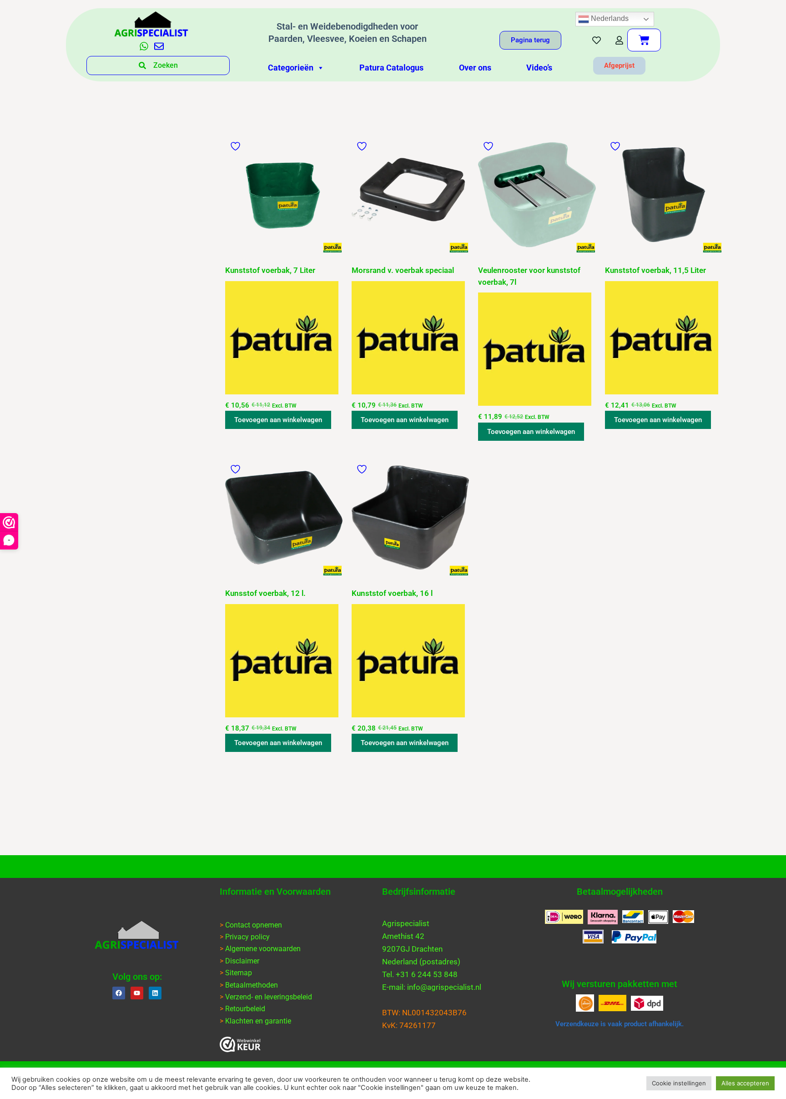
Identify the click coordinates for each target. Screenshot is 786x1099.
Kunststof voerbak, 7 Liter (270, 270)
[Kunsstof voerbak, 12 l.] (284, 517)
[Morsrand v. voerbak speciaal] (410, 194)
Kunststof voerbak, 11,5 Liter (655, 270)
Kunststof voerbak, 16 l (392, 593)
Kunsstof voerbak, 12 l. (265, 593)
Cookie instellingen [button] (679, 1083)
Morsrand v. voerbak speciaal (403, 270)
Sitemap (238, 972)
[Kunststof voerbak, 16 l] (410, 517)
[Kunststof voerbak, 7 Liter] (284, 194)
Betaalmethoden (251, 985)
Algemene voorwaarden (263, 948)
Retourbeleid (245, 1008)
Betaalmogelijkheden (620, 891)
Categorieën (290, 67)
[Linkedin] (155, 993)
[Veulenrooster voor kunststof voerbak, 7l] (536, 194)
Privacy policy (247, 937)
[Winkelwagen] (644, 40)
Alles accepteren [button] (745, 1083)
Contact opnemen (253, 925)
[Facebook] (118, 993)
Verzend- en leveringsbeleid (268, 997)
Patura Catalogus (391, 67)
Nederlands (609, 18)
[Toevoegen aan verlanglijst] (236, 146)
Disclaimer (242, 961)
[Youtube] (137, 993)
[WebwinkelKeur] (240, 1044)
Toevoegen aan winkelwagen (278, 420)
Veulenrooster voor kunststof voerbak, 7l (529, 276)
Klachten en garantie (258, 1021)
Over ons (475, 67)
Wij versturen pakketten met (619, 983)
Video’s (539, 67)
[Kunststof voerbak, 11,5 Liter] (663, 194)
